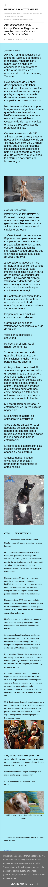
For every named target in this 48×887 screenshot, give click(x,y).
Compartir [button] (7, 851)
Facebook (9, 40)
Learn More (19, 883)
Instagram (21, 40)
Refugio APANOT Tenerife (21, 9)
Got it (34, 883)
